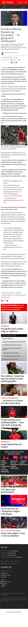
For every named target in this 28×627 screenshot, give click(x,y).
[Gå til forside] (7, 2)
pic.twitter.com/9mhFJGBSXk (13, 196)
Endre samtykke (19, 606)
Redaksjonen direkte (5, 575)
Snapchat (3, 584)
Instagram (4, 583)
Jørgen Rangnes (12, 555)
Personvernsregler (10, 606)
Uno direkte (3, 577)
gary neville (5, 297)
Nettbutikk (22, 7)
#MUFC (6, 187)
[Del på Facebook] (11, 62)
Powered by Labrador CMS (14, 612)
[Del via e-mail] (16, 62)
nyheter (18, 292)
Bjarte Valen (19, 557)
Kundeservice (4, 573)
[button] (2, 452)
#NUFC (22, 187)
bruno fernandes (20, 295)
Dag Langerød (14, 551)
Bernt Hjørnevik (11, 553)
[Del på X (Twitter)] (14, 62)
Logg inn (20, 2)
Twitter (3, 580)
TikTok (2, 586)
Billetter (13, 7)
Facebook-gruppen (6, 581)
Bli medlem (4, 7)
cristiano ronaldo (7, 295)
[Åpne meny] (26, 2)
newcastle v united (8, 292)
